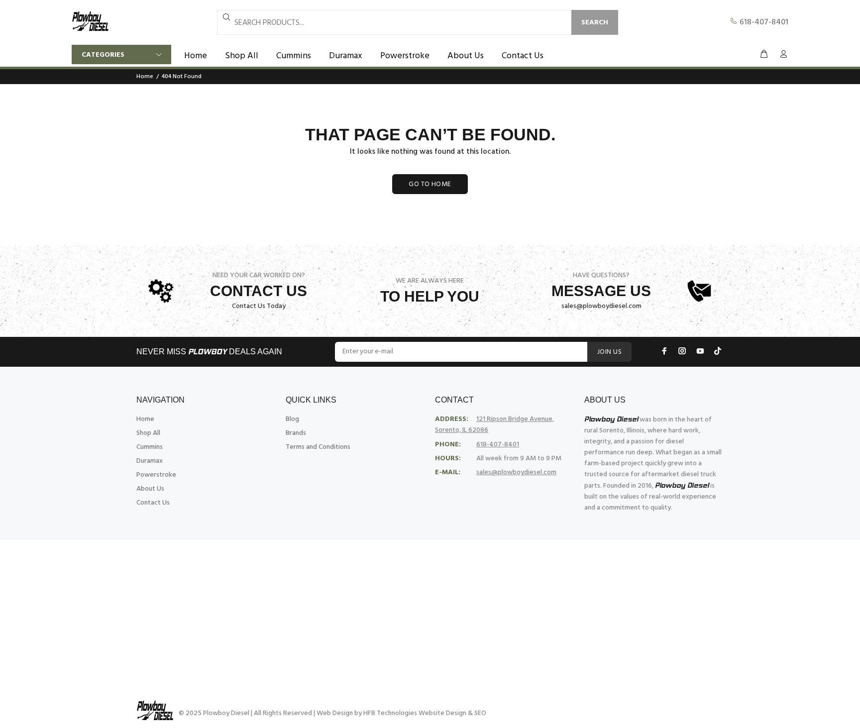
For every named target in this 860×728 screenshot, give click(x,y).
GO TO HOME (430, 184)
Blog (292, 419)
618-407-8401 (763, 22)
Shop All (148, 433)
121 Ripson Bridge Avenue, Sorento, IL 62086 (494, 425)
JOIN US (609, 352)
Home (144, 77)
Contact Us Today (259, 306)
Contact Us (153, 503)
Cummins (149, 447)
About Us (150, 489)
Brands (296, 433)
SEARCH (594, 22)
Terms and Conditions (318, 447)
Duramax (149, 461)
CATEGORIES (103, 55)
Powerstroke (156, 475)
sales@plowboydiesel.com (601, 306)
